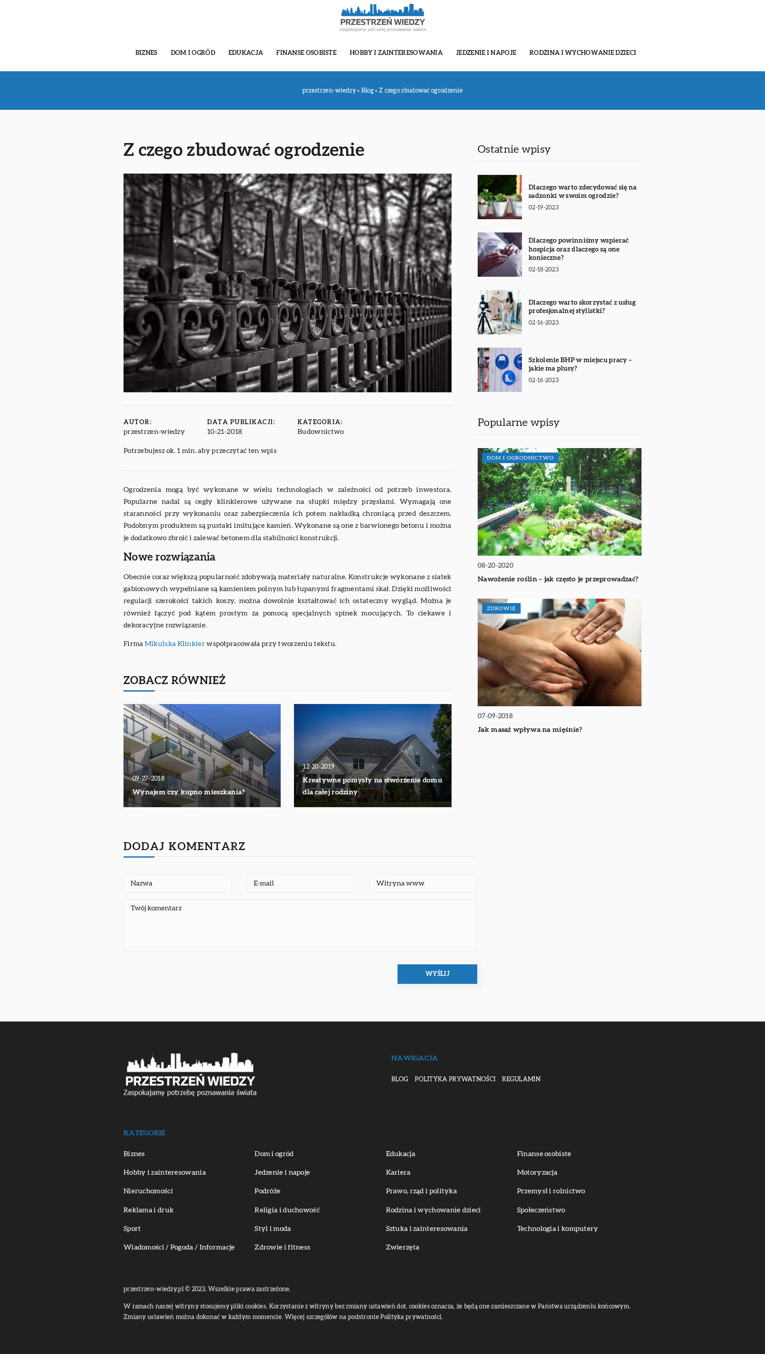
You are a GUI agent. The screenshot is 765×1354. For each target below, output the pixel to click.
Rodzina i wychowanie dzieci (582, 53)
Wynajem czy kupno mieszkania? (188, 792)
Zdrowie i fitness (282, 1247)
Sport (132, 1228)
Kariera (398, 1172)
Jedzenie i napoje (486, 53)
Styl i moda (273, 1228)
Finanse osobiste (306, 53)
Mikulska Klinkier (175, 643)
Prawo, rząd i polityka (421, 1191)
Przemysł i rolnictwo (551, 1191)
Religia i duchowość (287, 1210)
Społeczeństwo (541, 1210)
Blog (399, 1079)
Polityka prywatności (455, 1079)
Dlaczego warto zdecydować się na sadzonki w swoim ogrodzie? (583, 192)
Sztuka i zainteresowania (427, 1228)
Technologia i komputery (558, 1228)
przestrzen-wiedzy (154, 431)
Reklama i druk (149, 1210)
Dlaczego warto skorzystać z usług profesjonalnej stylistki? (582, 307)
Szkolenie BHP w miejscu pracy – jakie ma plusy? (580, 364)
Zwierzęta (403, 1247)
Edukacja (245, 53)
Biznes (146, 53)
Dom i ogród (193, 53)
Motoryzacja (537, 1172)
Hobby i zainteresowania (396, 53)
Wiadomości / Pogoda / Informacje (179, 1247)
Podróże (267, 1191)
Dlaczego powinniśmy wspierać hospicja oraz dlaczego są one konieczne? (579, 249)
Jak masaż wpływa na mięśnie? (530, 729)
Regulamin (521, 1079)
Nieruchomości (148, 1191)
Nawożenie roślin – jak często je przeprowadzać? (558, 579)
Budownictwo (321, 431)
